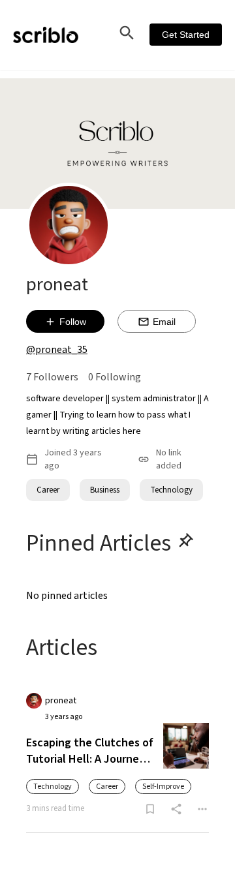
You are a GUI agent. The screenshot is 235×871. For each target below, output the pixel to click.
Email (164, 321)
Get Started (186, 34)
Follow (72, 321)
